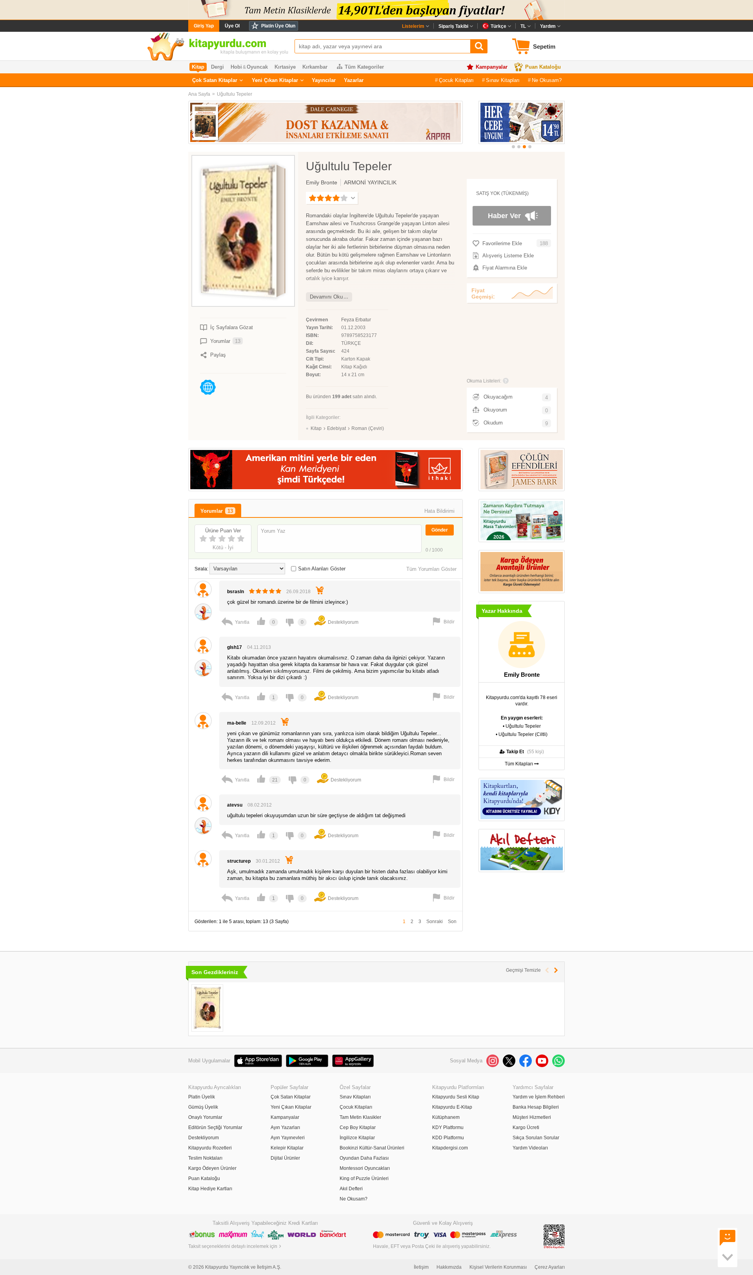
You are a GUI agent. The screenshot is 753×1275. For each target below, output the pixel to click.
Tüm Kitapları (519, 764)
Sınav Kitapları (503, 80)
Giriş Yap (204, 26)
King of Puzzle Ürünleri (364, 1178)
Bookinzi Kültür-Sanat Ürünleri (372, 1148)
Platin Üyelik (201, 1097)
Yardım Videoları (530, 1148)
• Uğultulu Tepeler (522, 726)
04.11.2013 (259, 647)
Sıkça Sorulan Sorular (536, 1137)
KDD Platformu (448, 1137)
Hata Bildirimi (439, 511)
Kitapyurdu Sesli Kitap (455, 1097)
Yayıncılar (324, 80)
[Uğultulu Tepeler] (207, 1008)
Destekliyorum (203, 1137)
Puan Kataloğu (543, 67)
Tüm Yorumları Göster (431, 569)
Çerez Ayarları (550, 1267)
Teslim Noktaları (205, 1158)
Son (452, 921)
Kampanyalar (491, 67)
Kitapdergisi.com (450, 1148)
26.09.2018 (298, 591)
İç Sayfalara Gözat (231, 327)
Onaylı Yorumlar (205, 1117)
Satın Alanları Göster (322, 569)
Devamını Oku (326, 297)
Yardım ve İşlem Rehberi (539, 1097)
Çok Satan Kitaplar (214, 80)
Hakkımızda (449, 1267)
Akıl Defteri (351, 1188)
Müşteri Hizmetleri (532, 1117)
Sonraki (434, 921)
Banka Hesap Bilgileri (536, 1107)
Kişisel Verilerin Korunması (498, 1267)
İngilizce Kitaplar (357, 1137)
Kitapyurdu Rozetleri (210, 1148)
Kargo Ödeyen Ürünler (212, 1168)
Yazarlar (354, 80)
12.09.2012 (263, 723)
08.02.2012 (259, 805)
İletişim (421, 1267)
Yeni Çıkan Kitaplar (275, 80)
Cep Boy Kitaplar (358, 1127)
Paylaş (218, 355)
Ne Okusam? (547, 80)
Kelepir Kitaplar (287, 1148)
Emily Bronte (321, 182)
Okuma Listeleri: (484, 381)
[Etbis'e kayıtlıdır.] (554, 1236)
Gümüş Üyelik (203, 1107)
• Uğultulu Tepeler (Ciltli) (521, 734)
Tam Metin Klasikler (360, 1117)
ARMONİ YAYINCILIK (370, 182)
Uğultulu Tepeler (234, 94)
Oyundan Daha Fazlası (364, 1158)
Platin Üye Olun (278, 26)
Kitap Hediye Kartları (210, 1188)
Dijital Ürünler (285, 1158)
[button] (513, 146)
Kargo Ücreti (526, 1127)
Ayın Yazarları (285, 1127)
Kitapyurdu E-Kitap (452, 1107)
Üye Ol (232, 26)
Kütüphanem (446, 1117)
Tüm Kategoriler (364, 67)
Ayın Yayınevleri (288, 1137)
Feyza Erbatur (356, 319)
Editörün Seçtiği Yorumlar (215, 1127)
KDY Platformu (448, 1127)
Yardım (548, 26)
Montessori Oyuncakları (365, 1168)
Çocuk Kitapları (456, 80)
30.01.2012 (268, 861)
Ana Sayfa (199, 94)
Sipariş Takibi (453, 26)
